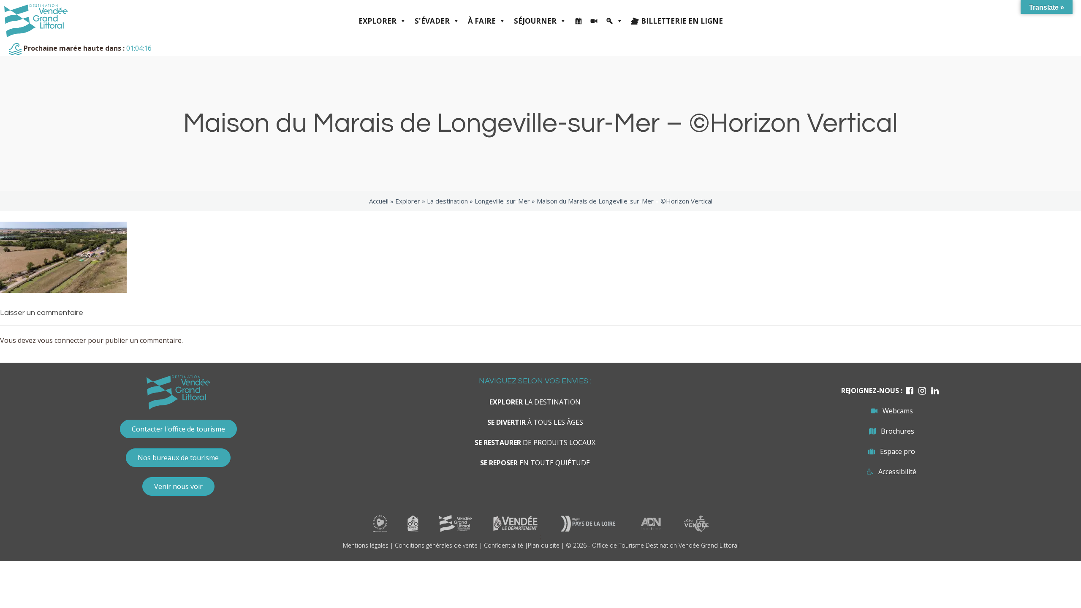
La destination (447, 201)
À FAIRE (482, 21)
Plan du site (544, 545)
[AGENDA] (578, 21)
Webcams (898, 410)
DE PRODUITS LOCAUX (535, 442)
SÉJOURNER (535, 21)
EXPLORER (378, 21)
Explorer (407, 201)
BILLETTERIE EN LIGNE (682, 21)
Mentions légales (365, 545)
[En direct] (594, 21)
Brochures (897, 431)
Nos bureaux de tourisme (178, 457)
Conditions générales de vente (436, 545)
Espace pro (897, 451)
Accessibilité (897, 471)
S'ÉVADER (432, 21)
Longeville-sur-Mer (502, 201)
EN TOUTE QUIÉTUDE (535, 462)
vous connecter (62, 340)
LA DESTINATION (535, 402)
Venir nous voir (178, 486)
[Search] (614, 21)
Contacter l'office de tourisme (178, 429)
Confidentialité (503, 545)
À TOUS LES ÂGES (535, 422)
